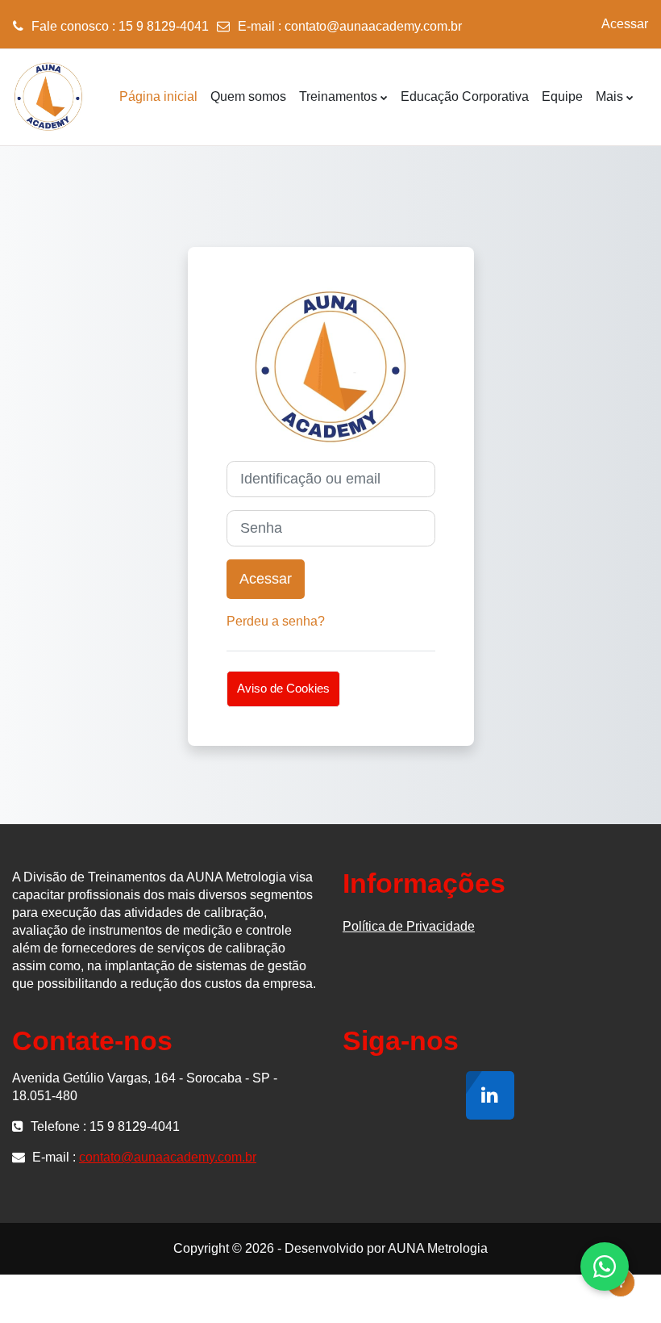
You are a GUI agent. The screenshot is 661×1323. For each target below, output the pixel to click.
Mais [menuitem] (609, 96)
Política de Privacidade (409, 926)
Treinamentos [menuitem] (338, 96)
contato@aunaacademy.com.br (373, 26)
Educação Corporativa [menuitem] (465, 96)
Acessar (624, 24)
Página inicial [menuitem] (158, 96)
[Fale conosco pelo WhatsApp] (604, 1266)
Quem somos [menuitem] (248, 96)
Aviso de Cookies (283, 688)
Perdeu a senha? (276, 621)
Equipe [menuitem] (562, 96)
